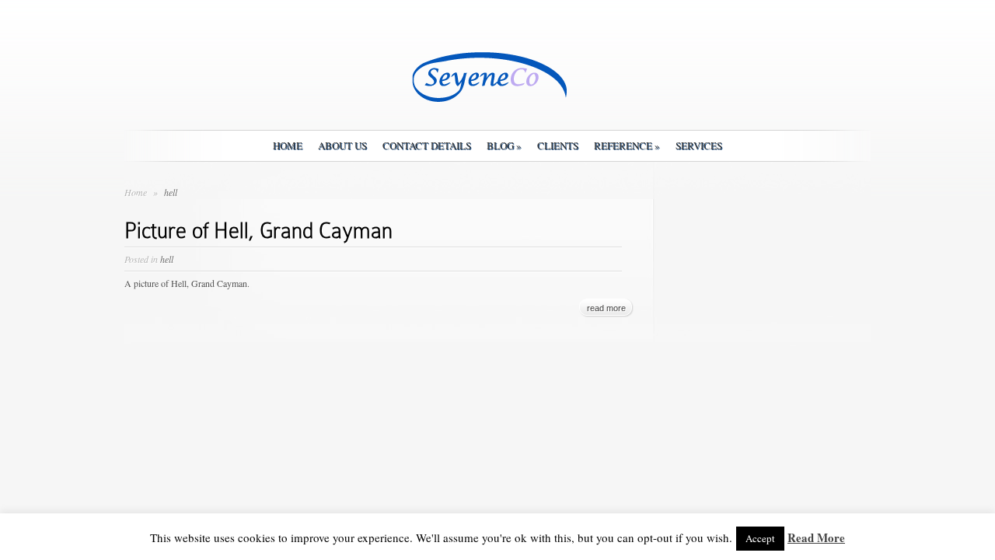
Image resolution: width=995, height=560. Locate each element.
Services (699, 145)
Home (287, 145)
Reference (627, 145)
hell (166, 259)
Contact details (426, 145)
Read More (816, 537)
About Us (342, 145)
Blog (504, 145)
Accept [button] (760, 538)
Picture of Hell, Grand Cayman (258, 231)
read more (606, 308)
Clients (557, 145)
